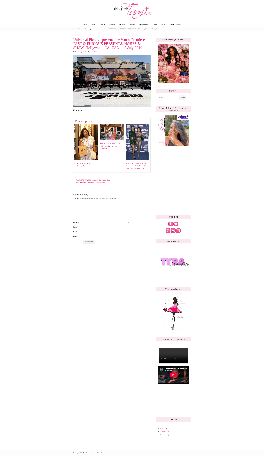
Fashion (85, 24)
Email (75, 232)
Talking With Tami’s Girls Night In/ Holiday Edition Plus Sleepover (111, 146)
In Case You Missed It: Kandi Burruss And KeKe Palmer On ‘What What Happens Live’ (136, 165)
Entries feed (163, 428)
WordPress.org (164, 435)
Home (75, 29)
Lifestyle (112, 24)
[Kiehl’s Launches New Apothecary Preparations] (86, 142)
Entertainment (143, 24)
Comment (77, 222)
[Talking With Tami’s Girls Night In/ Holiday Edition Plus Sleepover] (112, 132)
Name (75, 227)
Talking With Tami (175, 24)
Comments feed (164, 431)
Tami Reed (93, 52)
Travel (163, 24)
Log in (162, 425)
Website (75, 237)
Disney (103, 24)
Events (155, 24)
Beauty (94, 24)
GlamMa (132, 24)
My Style (122, 24)
